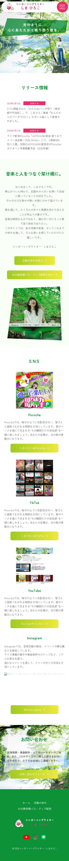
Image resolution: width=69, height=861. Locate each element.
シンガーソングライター (30, 4)
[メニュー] (62, 6)
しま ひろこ (30, 7)
